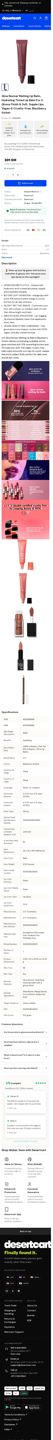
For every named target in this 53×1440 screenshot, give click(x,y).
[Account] (40, 18)
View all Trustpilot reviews (25, 1141)
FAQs (8, 1429)
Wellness (6, 26)
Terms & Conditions (15, 1414)
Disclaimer (11, 1424)
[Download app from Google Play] (13, 1407)
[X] (12, 1290)
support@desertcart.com (23, 1365)
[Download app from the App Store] (32, 1407)
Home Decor (19, 26)
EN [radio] (27, 10)
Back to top (25, 1231)
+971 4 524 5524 (18, 1376)
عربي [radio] (32, 10)
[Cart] (46, 18)
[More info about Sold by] (41, 191)
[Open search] (34, 18)
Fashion (48, 26)
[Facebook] (18, 1290)
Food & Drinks (34, 26)
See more (7, 257)
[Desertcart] (11, 18)
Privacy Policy (12, 1419)
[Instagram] (6, 1290)
